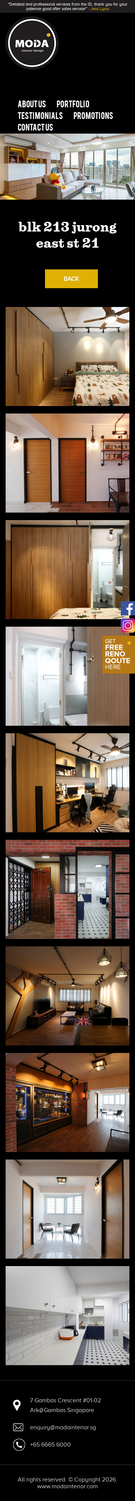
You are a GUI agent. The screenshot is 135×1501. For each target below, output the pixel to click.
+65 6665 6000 (50, 1444)
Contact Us (35, 127)
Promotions (93, 115)
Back (71, 278)
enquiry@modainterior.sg (63, 1427)
